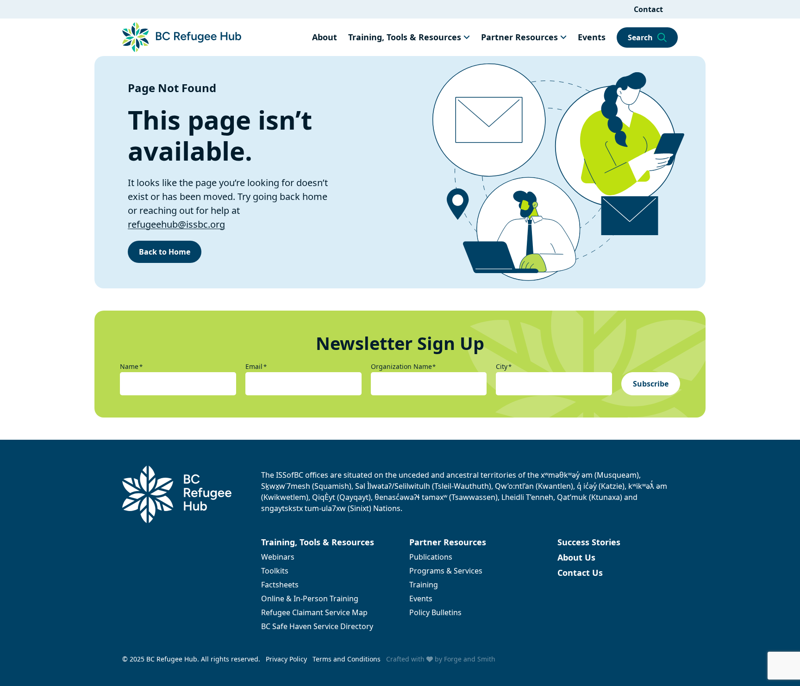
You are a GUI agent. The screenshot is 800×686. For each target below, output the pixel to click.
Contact (648, 9)
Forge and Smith (469, 659)
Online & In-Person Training (309, 598)
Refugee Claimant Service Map (314, 612)
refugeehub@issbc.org (176, 224)
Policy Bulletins (435, 612)
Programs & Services (445, 571)
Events (592, 37)
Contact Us (580, 572)
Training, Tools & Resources (404, 37)
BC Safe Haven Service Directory (317, 626)
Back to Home (164, 252)
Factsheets (280, 585)
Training (423, 585)
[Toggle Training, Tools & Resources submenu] (466, 37)
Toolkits (274, 571)
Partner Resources (519, 37)
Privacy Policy (286, 659)
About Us (576, 557)
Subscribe (651, 384)
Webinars (277, 557)
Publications (430, 557)
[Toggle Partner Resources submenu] (563, 37)
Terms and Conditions (346, 659)
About (324, 37)
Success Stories (588, 542)
